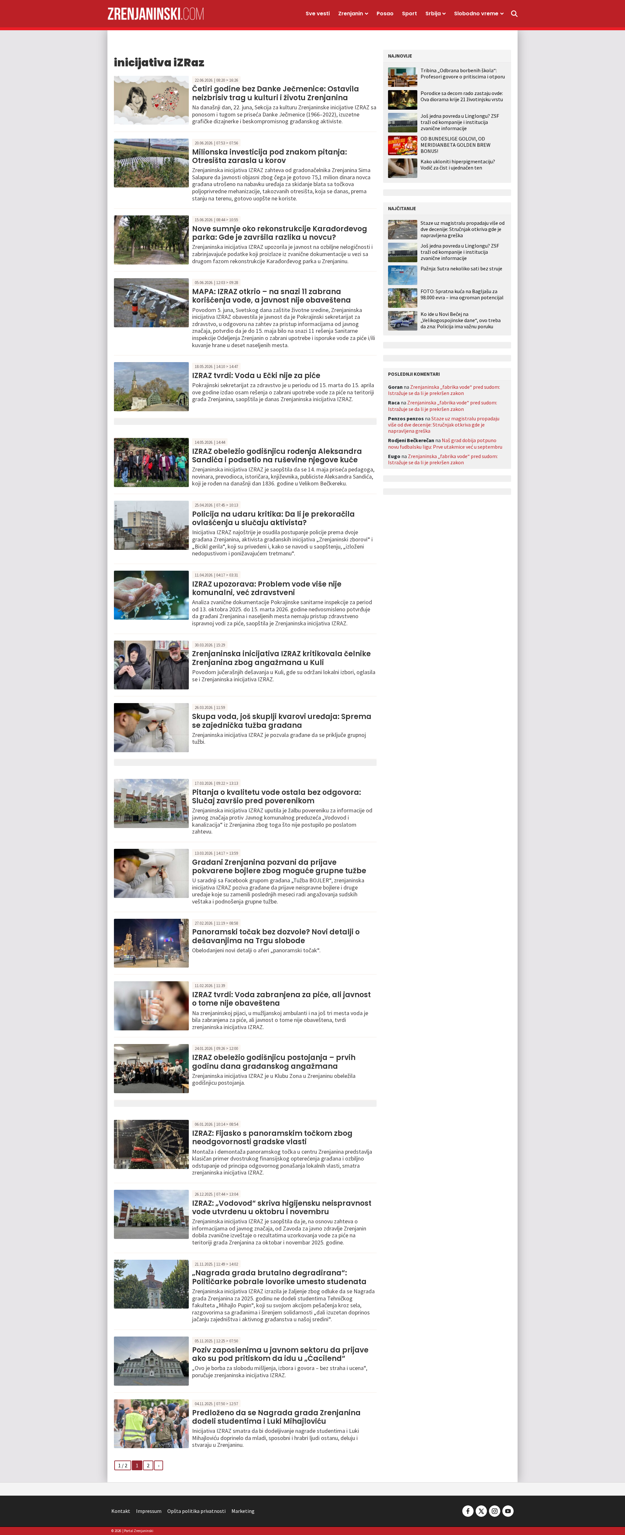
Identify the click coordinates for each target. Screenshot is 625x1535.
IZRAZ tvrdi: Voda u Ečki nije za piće (256, 376)
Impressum (148, 1511)
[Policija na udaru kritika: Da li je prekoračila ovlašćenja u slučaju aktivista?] (151, 524)
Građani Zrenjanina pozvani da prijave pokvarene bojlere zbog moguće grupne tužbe (279, 866)
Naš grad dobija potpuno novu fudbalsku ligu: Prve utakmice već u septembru (445, 443)
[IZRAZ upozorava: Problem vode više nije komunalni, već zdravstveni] (151, 594)
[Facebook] (468, 1510)
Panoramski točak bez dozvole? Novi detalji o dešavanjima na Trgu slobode (276, 936)
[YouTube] (507, 1510)
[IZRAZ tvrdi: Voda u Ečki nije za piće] (151, 386)
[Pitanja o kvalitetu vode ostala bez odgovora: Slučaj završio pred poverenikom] (151, 802)
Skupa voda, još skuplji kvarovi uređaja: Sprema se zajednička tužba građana (281, 721)
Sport (409, 13)
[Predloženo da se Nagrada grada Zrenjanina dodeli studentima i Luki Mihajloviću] (151, 1423)
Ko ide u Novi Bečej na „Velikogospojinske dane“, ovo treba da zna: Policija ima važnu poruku (461, 320)
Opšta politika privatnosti (196, 1511)
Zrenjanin (350, 13)
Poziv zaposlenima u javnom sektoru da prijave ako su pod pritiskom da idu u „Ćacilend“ (280, 1354)
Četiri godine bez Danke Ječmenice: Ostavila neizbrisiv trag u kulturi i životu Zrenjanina (275, 93)
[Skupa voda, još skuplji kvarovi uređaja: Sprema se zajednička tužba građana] (151, 727)
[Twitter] (481, 1510)
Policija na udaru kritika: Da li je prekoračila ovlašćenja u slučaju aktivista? (273, 518)
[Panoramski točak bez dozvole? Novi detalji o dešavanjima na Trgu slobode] (151, 942)
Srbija (433, 13)
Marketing (243, 1511)
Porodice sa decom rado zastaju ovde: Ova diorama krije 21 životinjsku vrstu (462, 96)
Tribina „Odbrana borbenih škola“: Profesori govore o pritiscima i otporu (463, 73)
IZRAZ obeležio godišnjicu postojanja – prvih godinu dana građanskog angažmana (273, 1062)
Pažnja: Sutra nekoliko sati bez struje (461, 268)
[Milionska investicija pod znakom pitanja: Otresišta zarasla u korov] (151, 162)
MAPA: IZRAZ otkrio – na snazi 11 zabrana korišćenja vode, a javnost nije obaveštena (271, 296)
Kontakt (120, 1511)
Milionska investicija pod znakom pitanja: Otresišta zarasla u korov (269, 156)
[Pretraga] (514, 14)
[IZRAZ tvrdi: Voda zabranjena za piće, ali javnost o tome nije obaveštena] (151, 1005)
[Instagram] (494, 1510)
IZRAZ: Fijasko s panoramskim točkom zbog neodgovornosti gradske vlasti (272, 1137)
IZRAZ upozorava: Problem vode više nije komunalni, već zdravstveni (266, 588)
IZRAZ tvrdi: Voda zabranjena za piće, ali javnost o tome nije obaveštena (281, 999)
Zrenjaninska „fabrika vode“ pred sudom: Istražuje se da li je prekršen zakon (444, 390)
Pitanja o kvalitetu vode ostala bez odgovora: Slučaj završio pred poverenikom (276, 796)
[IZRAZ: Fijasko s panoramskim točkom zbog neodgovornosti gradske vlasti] (151, 1143)
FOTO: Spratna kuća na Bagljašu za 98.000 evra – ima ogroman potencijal (462, 294)
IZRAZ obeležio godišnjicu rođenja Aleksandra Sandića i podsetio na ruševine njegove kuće (277, 455)
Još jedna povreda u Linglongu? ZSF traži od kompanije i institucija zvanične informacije (460, 122)
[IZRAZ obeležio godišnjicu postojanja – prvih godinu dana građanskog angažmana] (151, 1068)
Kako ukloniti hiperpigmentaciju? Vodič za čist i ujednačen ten (458, 164)
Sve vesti (318, 13)
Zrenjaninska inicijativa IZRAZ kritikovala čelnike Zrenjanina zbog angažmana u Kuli (281, 658)
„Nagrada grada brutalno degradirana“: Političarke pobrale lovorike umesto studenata (279, 1277)
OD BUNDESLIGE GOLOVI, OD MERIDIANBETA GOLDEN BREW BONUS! (456, 144)
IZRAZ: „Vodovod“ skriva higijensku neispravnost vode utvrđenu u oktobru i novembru (281, 1207)
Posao (385, 13)
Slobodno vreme (476, 13)
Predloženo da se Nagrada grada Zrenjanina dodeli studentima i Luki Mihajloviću (276, 1417)
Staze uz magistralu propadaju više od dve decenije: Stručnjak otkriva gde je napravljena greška (463, 229)
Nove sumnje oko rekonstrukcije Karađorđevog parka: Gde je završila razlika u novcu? (279, 233)
